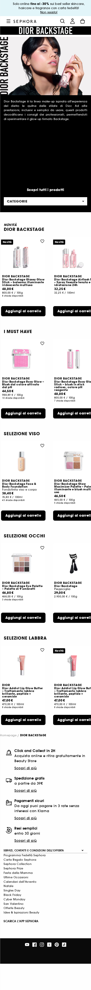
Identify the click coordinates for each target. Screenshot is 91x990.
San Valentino (14, 904)
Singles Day (12, 890)
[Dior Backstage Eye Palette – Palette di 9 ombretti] (23, 563)
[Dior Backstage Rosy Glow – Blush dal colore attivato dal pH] (23, 359)
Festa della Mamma (18, 873)
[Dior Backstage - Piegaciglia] (75, 563)
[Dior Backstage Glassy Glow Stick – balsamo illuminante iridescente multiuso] (23, 257)
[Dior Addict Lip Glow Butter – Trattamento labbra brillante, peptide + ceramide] (23, 665)
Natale (8, 886)
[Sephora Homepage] (25, 21)
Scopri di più (25, 768)
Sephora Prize (13, 868)
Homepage (8, 735)
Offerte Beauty (14, 908)
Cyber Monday (14, 899)
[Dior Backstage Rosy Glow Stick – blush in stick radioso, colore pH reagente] (75, 359)
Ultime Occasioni (16, 877)
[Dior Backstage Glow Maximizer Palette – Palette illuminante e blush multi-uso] (75, 461)
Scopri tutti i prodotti (45, 189)
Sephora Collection (18, 864)
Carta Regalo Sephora (20, 860)
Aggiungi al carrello (23, 311)
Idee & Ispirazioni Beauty (21, 912)
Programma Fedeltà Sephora (25, 855)
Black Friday (12, 895)
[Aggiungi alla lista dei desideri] (42, 241)
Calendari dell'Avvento (20, 882)
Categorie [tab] (17, 201)
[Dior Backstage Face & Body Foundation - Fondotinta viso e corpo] (23, 461)
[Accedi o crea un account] (72, 21)
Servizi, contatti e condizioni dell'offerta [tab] (34, 850)
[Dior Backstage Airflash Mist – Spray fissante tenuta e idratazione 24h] (75, 257)
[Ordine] (82, 21)
